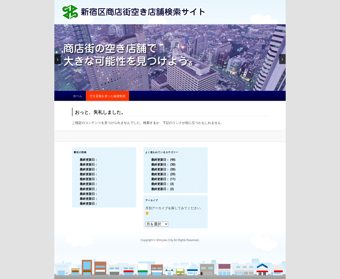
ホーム (77, 96)
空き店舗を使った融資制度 (108, 96)
